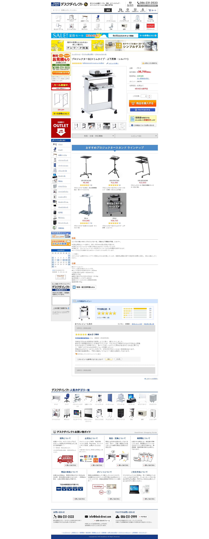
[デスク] (58, 18)
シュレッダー (62, 196)
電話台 (60, 181)
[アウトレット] (150, 26)
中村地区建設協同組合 (82, 338)
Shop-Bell (60, 276)
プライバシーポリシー (125, 532)
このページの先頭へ (152, 378)
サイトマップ (142, 532)
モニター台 (61, 176)
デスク (60, 144)
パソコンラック (63, 160)
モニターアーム (63, 202)
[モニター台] (150, 18)
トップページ (76, 54)
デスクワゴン (62, 186)
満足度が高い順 (149, 324)
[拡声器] (137, 26)
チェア (60, 150)
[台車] (111, 26)
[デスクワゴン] (98, 26)
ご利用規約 (135, 532)
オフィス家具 (60, 277)
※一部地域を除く (143, 78)
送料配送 (82, 532)
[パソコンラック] (124, 18)
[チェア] (98, 18)
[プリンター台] (137, 18)
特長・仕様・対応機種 (93, 136)
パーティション (63, 165)
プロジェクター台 (100, 54)
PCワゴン (61, 217)
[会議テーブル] (84, 18)
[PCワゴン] (84, 26)
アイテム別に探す (87, 54)
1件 (108, 317)
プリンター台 (62, 170)
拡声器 (60, 212)
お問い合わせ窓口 (112, 532)
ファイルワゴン (63, 191)
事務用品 (61, 228)
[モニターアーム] (58, 26)
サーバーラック (63, 223)
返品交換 (88, 532)
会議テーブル (62, 155)
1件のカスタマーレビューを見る (93, 63)
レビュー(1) (136, 136)
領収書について (96, 532)
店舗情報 (104, 532)
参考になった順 (137, 324)
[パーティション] (111, 18)
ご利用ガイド (74, 532)
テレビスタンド (63, 207)
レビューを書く (114, 63)
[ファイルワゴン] (71, 26)
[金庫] (124, 26)
